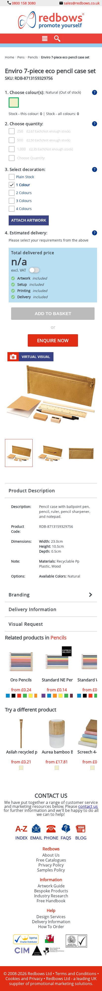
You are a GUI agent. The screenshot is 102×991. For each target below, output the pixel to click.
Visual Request (26, 624)
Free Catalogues (51, 860)
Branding (19, 595)
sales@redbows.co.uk (81, 3)
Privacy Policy (51, 865)
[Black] (13, 696)
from (21, 689)
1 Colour (23, 184)
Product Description (32, 491)
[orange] (36, 696)
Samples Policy (51, 870)
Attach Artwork (28, 220)
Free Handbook (51, 901)
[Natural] (21, 768)
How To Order (51, 926)
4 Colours (24, 208)
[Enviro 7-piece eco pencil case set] (51, 394)
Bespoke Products (51, 891)
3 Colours (24, 200)
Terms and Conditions (75, 973)
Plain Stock (25, 176)
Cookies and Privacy (24, 978)
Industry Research (51, 896)
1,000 (31, 149)
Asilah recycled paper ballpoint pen (21, 752)
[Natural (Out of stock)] (13, 102)
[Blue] (8, 696)
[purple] (43, 696)
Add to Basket (53, 313)
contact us (88, 806)
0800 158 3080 (23, 3)
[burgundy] (72, 696)
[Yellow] (30, 696)
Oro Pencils (21, 680)
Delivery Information (32, 609)
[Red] (19, 696)
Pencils (59, 637)
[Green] (25, 696)
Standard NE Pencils (57, 680)
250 (29, 131)
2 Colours (24, 192)
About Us (51, 855)
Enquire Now (53, 340)
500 (29, 140)
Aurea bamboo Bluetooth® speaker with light (57, 752)
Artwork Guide (51, 886)
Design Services (51, 916)
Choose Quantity (31, 158)
